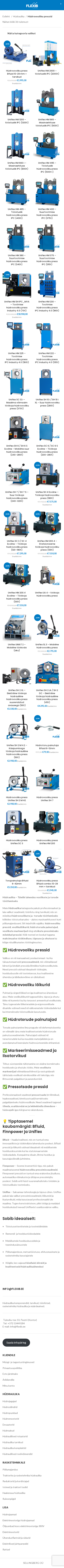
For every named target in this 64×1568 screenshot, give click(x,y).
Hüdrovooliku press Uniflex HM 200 (47, 842)
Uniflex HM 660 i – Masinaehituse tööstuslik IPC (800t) (16, 165)
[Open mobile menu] (4, 5)
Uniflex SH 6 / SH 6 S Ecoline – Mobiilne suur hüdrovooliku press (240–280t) (16, 450)
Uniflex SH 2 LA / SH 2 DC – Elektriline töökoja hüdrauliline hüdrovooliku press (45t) (47, 696)
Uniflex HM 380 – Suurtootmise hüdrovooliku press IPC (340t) (16, 260)
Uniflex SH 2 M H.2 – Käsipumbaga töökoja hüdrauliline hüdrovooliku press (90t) (17, 751)
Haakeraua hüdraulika (14, 1492)
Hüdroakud (8, 1430)
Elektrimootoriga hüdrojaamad (18, 1520)
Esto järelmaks (10, 1373)
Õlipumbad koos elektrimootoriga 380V (23, 1526)
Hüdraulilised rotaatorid (15, 1436)
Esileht (6, 16)
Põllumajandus (10, 1469)
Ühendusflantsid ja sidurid (16, 1537)
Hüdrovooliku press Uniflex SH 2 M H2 (16, 799)
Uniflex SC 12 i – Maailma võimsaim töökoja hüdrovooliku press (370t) (17, 404)
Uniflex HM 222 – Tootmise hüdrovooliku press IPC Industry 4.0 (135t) (47, 358)
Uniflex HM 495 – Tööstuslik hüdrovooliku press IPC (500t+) (47, 167)
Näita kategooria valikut (22, 33)
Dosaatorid (8, 1424)
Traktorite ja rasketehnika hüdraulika (22, 1475)
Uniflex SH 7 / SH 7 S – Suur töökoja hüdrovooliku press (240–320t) (17, 496)
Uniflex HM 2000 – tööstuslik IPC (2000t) (47, 72)
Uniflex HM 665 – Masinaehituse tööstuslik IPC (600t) (47, 122)
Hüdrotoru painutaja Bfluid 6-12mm (47, 747)
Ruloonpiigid (9, 1498)
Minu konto (9, 1385)
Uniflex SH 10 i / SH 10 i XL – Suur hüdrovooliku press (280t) (47, 402)
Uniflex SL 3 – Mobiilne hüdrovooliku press (47, 646)
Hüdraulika (19, 16)
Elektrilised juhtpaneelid (15, 1543)
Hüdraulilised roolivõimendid (17, 1453)
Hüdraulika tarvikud (13, 1442)
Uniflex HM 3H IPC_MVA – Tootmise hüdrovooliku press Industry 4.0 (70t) (16, 306)
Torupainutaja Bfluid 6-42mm (16, 882)
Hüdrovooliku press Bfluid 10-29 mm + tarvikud (16, 73)
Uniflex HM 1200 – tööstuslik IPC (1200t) (17, 121)
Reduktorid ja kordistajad (16, 1481)
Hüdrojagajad (10, 1401)
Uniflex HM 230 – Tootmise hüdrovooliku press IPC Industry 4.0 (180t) (47, 306)
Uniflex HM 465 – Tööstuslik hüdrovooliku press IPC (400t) (16, 214)
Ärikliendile (8, 1379)
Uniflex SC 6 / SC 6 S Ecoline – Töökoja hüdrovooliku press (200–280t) (47, 450)
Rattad (6, 1549)
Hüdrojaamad (10, 1514)
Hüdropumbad (10, 1412)
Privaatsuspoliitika (12, 1368)
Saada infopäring (16, 1342)
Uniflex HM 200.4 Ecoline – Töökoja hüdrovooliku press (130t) (16, 597)
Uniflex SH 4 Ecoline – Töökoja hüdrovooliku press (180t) (47, 495)
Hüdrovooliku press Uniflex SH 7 (47, 799)
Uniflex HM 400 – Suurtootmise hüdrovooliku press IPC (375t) (47, 214)
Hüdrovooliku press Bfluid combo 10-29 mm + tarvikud (47, 883)
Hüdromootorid (11, 1418)
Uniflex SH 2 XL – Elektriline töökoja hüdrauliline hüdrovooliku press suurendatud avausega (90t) (16, 698)
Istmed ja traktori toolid (15, 1487)
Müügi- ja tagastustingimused (18, 1362)
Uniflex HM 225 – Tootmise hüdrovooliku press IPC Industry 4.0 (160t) (17, 358)
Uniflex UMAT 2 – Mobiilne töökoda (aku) (17, 647)
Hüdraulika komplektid (14, 1448)
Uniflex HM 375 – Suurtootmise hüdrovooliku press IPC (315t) (47, 260)
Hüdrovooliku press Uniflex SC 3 (16, 842)
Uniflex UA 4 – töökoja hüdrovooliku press (47, 594)
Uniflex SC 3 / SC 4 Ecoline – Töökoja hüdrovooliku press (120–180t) (16, 545)
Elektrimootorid (11, 1532)
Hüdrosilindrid (10, 1407)
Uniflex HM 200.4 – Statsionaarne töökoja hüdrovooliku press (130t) (47, 545)
